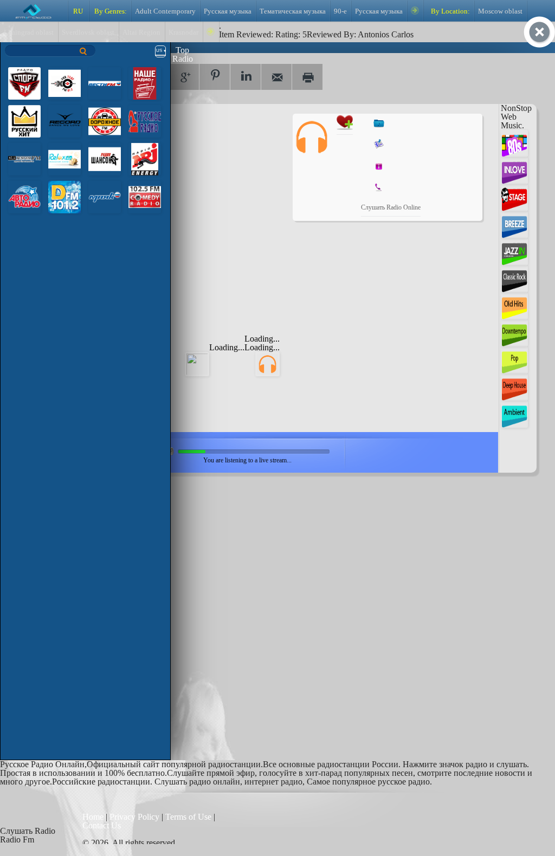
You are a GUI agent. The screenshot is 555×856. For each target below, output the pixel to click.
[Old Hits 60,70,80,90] (514, 305)
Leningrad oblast (29, 32)
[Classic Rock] (514, 278)
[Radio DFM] (64, 196)
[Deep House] (514, 386)
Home (94, 816)
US (159, 50)
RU (78, 11)
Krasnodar (183, 32)
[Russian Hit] (24, 120)
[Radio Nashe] (144, 83)
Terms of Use (189, 816)
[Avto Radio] (24, 196)
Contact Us (101, 825)
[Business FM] (24, 158)
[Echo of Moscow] (64, 83)
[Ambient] (514, 413)
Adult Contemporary (165, 11)
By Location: (449, 11)
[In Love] (514, 169)
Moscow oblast (500, 11)
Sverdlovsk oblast (88, 32)
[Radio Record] (64, 120)
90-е (340, 11)
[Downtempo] (514, 332)
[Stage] (514, 196)
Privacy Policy (134, 816)
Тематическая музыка (293, 11)
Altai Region (141, 32)
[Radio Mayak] (104, 196)
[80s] (514, 142)
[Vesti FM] (104, 83)
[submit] (83, 51)
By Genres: (110, 11)
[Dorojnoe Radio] (104, 120)
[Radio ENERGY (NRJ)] (144, 158)
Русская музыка (227, 11)
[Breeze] (514, 223)
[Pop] (514, 359)
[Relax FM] (64, 158)
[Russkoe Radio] (144, 120)
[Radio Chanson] (104, 158)
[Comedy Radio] (144, 196)
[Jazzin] (514, 251)
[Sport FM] (24, 83)
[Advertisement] (201, 181)
